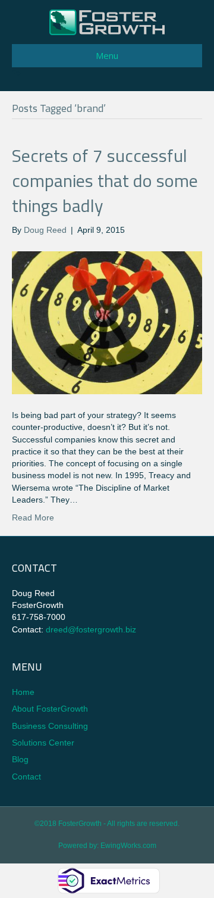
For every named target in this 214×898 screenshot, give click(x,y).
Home (23, 692)
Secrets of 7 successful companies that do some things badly (105, 180)
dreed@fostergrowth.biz (91, 629)
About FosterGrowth (50, 708)
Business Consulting (50, 726)
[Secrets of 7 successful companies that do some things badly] (107, 321)
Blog (20, 759)
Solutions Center (43, 742)
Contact (26, 776)
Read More (33, 517)
